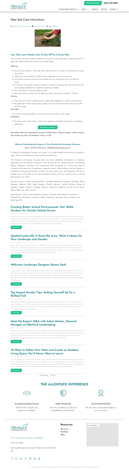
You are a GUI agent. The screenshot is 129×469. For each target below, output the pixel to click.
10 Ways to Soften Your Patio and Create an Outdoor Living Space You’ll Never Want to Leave (45, 351)
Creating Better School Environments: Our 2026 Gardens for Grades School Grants (42, 208)
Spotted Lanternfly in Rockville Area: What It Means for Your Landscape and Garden (46, 237)
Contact (113, 9)
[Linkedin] (30, 458)
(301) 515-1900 (17, 442)
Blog (56, 26)
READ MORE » (16, 227)
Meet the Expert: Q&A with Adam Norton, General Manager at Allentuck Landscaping (43, 323)
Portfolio (64, 432)
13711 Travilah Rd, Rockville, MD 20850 (27, 437)
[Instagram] (25, 458)
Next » (53, 375)
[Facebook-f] (12, 458)
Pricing (104, 9)
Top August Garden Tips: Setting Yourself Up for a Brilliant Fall (43, 294)
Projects (95, 9)
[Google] (16, 458)
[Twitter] (39, 458)
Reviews (64, 429)
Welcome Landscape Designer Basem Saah (38, 265)
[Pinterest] (34, 458)
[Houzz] (21, 458)
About (83, 9)
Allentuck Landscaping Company (29, 144)
